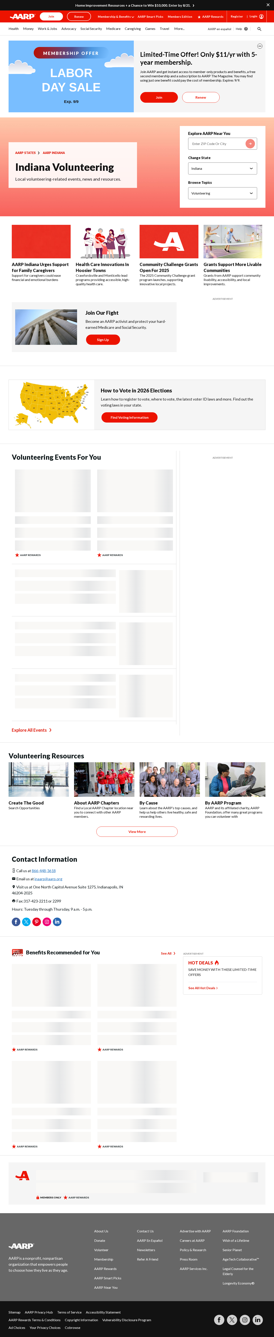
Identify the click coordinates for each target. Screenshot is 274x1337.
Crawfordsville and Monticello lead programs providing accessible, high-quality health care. (103, 279)
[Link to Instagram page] (245, 1320)
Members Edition (180, 16)
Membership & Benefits (114, 16)
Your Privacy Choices (45, 1327)
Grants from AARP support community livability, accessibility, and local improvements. (232, 279)
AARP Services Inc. (193, 1269)
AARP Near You (106, 1287)
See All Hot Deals (201, 988)
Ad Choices (17, 1327)
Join (159, 97)
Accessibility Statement (103, 1312)
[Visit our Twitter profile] (232, 1320)
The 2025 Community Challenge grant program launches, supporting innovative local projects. (167, 279)
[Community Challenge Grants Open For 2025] (169, 242)
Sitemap (15, 1312)
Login (253, 16)
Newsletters (146, 1250)
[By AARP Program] (235, 779)
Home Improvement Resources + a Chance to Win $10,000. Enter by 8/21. (133, 5)
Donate (99, 1240)
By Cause (149, 802)
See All (166, 953)
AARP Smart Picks (150, 16)
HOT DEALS (200, 962)
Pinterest (36, 922)
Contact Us (145, 1231)
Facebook (16, 922)
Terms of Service (69, 1312)
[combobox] (222, 144)
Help (239, 29)
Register (237, 16)
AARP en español (219, 29)
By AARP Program (223, 802)
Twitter (26, 922)
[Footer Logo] (38, 1246)
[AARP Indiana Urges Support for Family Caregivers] (41, 242)
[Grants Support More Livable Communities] (233, 242)
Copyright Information (81, 1320)
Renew (200, 97)
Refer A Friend (147, 1259)
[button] (259, 28)
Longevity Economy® (239, 1283)
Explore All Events (29, 730)
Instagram (47, 922)
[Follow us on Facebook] (219, 1320)
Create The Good (26, 802)
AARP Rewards (212, 16)
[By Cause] (170, 779)
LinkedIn (57, 922)
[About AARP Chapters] (104, 779)
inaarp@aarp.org (48, 878)
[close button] (259, 46)
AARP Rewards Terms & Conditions (35, 1320)
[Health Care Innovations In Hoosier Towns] (105, 242)
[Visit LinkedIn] (258, 1320)
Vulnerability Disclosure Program (126, 1320)
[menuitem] (14, 30)
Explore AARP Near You (209, 133)
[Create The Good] (39, 779)
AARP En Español (149, 1240)
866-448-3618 (44, 870)
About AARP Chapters (96, 802)
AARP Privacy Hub (39, 1312)
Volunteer (101, 1250)
